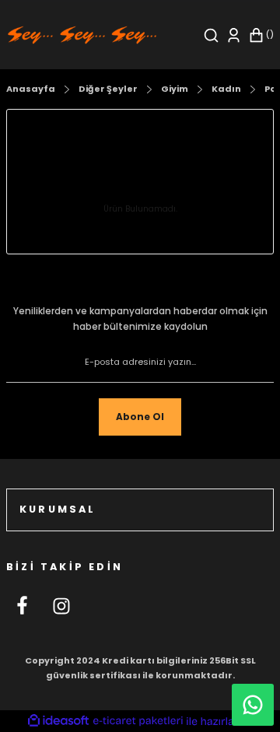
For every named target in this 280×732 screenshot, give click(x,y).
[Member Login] (234, 35)
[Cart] (261, 35)
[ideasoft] (58, 721)
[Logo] (82, 34)
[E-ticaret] (138, 721)
